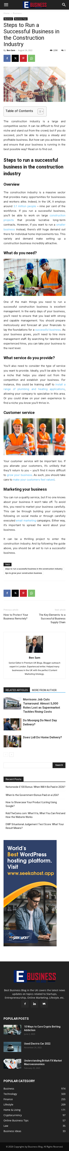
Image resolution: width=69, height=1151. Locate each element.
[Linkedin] (34, 1003)
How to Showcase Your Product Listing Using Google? (31, 804)
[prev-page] (6, 754)
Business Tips (21, 19)
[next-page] (11, 754)
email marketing (26, 520)
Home (7, 13)
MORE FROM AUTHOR (44, 690)
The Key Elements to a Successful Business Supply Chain (52, 618)
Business (17, 13)
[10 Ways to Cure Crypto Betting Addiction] (12, 1030)
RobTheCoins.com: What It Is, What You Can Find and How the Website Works (35, 815)
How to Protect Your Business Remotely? (16, 616)
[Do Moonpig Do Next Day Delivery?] (12, 724)
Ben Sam (11, 50)
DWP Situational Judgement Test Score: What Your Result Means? (35, 826)
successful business (48, 329)
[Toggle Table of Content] (39, 111)
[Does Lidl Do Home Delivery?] (12, 741)
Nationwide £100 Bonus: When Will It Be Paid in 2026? (35, 786)
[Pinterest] (23, 58)
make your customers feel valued (33, 479)
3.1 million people (24, 206)
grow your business (19, 475)
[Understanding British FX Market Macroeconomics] (12, 1063)
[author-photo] (34, 652)
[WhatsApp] (31, 58)
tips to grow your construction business (23, 573)
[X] (15, 58)
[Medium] (44, 1003)
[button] (6, 5)
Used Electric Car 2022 (37, 1043)
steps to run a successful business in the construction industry (33, 568)
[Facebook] (7, 58)
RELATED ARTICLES (17, 690)
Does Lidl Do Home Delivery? (42, 737)
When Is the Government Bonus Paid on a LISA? (32, 795)
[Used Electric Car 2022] (12, 1047)
